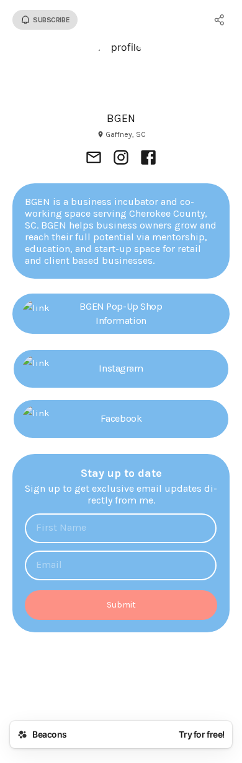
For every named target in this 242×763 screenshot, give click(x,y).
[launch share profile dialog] (220, 20)
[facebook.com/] (148, 158)
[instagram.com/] (121, 158)
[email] (93, 158)
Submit (121, 605)
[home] (121, 689)
